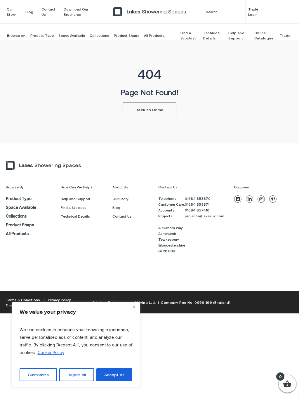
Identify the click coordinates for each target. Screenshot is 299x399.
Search (212, 12)
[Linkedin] (249, 199)
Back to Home (149, 109)
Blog (29, 12)
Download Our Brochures (76, 11)
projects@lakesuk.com (204, 216)
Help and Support (236, 35)
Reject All (76, 374)
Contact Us (48, 11)
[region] (76, 344)
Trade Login (253, 11)
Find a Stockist (188, 35)
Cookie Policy (51, 352)
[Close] (134, 306)
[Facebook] (237, 199)
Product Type (42, 35)
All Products (154, 35)
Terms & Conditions (23, 300)
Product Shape (126, 35)
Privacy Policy (59, 300)
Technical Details (212, 35)
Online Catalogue (264, 35)
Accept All (114, 374)
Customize (38, 374)
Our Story (11, 11)
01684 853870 (198, 198)
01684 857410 (197, 210)
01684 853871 (197, 204)
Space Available (71, 35)
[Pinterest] (273, 199)
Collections (99, 35)
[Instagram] (261, 199)
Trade (285, 35)
